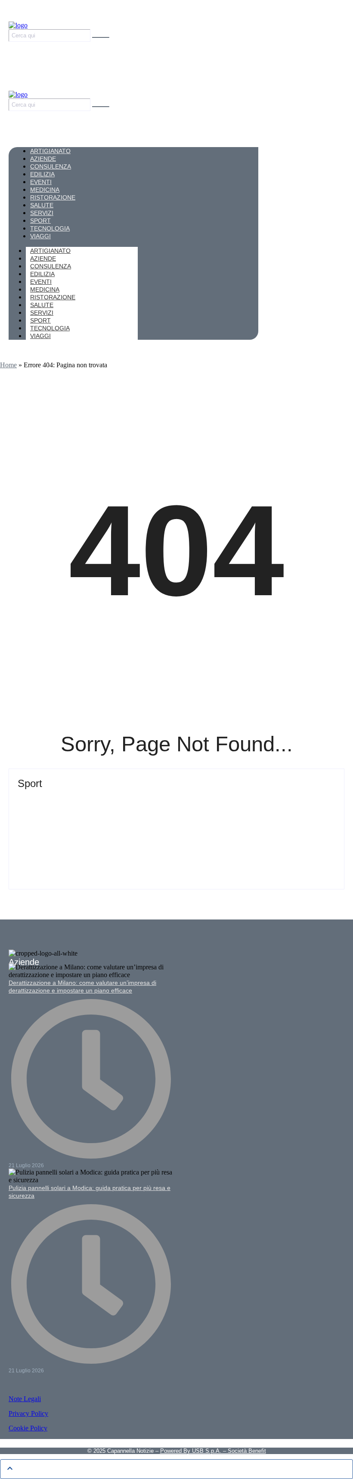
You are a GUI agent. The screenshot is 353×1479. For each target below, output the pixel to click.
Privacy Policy (28, 1413)
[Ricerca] (100, 37)
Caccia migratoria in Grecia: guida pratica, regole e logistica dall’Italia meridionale (161, 839)
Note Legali (25, 1398)
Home (8, 365)
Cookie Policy (28, 1428)
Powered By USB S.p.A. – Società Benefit (213, 1451)
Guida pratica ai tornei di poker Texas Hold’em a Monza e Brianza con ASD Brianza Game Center (176, 802)
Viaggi (40, 335)
